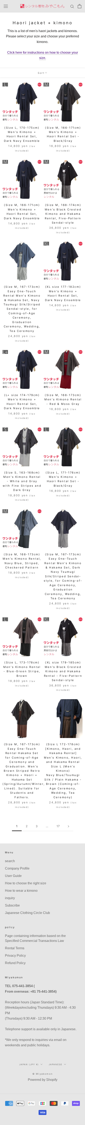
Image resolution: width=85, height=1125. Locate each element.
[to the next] (68, 826)
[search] (72, 6)
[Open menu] (6, 6)
